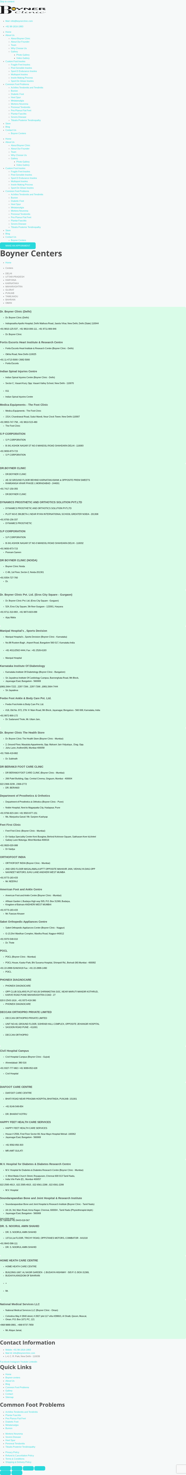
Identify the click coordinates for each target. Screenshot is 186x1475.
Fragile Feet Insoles (20, 65)
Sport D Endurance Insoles (24, 71)
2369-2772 (21, 784)
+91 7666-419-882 (9, 753)
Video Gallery (23, 58)
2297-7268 (35, 686)
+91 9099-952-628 (28, 1068)
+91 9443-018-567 (21, 1220)
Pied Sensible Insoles (21, 68)
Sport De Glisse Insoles (22, 81)
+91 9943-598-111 (9, 1243)
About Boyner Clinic (20, 38)
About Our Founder (20, 42)
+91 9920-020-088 (9, 845)
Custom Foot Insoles (15, 61)
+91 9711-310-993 (9, 612)
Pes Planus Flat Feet (21, 110)
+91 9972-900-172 (9, 715)
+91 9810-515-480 (28, 422)
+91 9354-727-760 (9, 578)
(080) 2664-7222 (8, 686)
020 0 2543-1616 (8, 1000)
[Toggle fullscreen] (16, 1468)
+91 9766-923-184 (9, 813)
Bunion (14, 91)
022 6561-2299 (56, 1185)
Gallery (14, 51)
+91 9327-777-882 (9, 1068)
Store (8, 123)
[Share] (28, 1468)
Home (8, 32)
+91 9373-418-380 (27, 1000)
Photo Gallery (23, 55)
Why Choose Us (19, 48)
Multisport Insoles (19, 74)
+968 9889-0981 (8, 1325)
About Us (9, 35)
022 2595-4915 (23, 1185)
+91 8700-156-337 (9, 519)
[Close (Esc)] (39, 1468)
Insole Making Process (22, 78)
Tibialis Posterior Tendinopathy (26, 120)
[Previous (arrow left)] (5, 1473)
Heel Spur (16, 97)
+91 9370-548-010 (9, 939)
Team (13, 45)
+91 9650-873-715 (9, 451)
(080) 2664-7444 (50, 686)
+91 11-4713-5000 (9, 360)
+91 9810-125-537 (9, 329)
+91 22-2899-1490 (38, 968)
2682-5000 (24, 360)
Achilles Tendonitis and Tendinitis (27, 87)
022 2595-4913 (7, 1185)
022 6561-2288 (40, 1185)
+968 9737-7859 (25, 1325)
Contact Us (10, 130)
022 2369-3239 (7, 784)
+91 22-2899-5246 (9, 968)
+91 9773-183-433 (9, 878)
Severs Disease (18, 117)
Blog (7, 127)
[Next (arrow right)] (16, 1473)
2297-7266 (23, 686)
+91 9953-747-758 (9, 422)
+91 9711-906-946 (47, 329)
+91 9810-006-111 (28, 329)
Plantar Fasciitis (18, 114)
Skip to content (7, 1)
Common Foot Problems (17, 84)
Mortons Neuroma (19, 104)
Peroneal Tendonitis (20, 107)
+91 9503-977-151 (28, 813)
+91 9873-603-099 (28, 612)
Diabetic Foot (17, 94)
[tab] (95, 273)
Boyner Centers (18, 133)
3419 (20, 968)
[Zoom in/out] (5, 1468)
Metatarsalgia (17, 101)
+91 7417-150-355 (9, 489)
